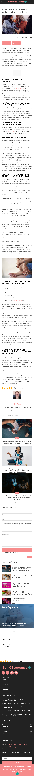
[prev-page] (15, 503)
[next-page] (18, 503)
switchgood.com (20, 88)
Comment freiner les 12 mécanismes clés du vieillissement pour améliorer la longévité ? (21, 601)
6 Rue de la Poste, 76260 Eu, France (17, 744)
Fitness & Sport (6, 639)
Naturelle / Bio (6, 644)
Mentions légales (7, 682)
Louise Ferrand (12, 39)
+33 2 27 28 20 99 (14, 749)
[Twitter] (12, 673)
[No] (32, 770)
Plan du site (5, 684)
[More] (22, 43)
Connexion (5, 689)
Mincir (4, 642)
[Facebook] (3, 673)
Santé (7, 6)
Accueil (3, 6)
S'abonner (17, 762)
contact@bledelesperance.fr (13, 747)
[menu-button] (1, 2)
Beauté (4, 637)
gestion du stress (17, 300)
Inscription (5, 686)
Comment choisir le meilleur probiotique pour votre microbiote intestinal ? (20, 584)
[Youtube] (16, 673)
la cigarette (11, 131)
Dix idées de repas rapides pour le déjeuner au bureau (22, 576)
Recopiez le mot (10, 528)
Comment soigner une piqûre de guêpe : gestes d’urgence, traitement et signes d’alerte (17, 443)
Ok (17, 773)
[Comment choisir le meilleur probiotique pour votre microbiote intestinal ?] (6, 585)
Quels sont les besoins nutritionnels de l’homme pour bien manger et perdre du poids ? (22, 593)
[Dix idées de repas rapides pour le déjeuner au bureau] (6, 577)
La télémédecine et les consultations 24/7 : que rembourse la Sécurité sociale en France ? (17, 497)
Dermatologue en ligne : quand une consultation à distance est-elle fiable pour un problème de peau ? (17, 470)
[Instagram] (7, 673)
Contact (5, 679)
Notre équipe (6, 677)
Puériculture (6, 646)
